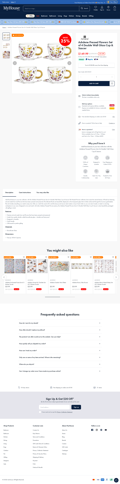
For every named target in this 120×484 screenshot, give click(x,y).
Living (60, 16)
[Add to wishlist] (23, 257)
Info (113, 116)
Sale (37, 16)
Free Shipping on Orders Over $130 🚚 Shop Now (89, 2)
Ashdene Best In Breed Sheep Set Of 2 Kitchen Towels (104, 283)
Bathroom (52, 16)
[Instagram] (97, 430)
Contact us (112, 123)
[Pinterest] (101, 430)
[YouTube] (106, 430)
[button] (15, 63)
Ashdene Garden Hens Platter (58, 282)
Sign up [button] (76, 407)
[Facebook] (92, 430)
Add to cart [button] (94, 83)
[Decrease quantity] (85, 77)
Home (4, 27)
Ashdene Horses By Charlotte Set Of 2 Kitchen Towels (37, 283)
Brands (84, 16)
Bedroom (44, 16)
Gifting (91, 16)
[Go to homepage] (12, 8)
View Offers (112, 2)
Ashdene (8, 280)
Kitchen (71, 16)
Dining (78, 16)
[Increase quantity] (107, 77)
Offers (31, 16)
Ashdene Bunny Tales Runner (80, 282)
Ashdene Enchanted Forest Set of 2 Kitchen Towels (14, 283)
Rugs (65, 16)
